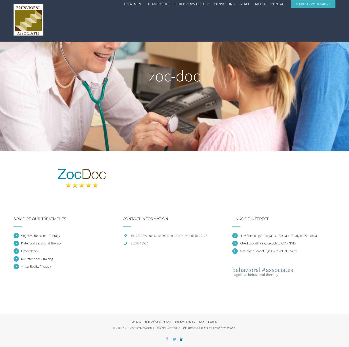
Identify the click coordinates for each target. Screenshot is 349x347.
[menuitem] (136, 4)
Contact (136, 321)
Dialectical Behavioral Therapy (41, 243)
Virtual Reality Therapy (36, 266)
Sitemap (213, 321)
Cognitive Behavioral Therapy (40, 236)
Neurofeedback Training (37, 259)
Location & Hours (185, 321)
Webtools (229, 328)
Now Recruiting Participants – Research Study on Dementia (278, 236)
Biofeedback (29, 251)
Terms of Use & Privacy (158, 321)
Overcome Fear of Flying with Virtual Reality (268, 251)
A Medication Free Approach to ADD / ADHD (268, 243)
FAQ (201, 321)
